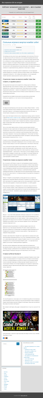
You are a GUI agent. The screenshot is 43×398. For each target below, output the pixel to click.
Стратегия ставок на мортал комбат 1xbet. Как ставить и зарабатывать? (19, 53)
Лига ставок (6, 381)
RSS (26, 395)
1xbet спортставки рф (29, 358)
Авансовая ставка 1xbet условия (31, 362)
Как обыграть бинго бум (30, 363)
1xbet (5, 382)
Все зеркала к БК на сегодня (12, 2)
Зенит (5, 389)
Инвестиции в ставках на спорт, (14, 117)
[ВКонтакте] (3, 338)
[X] (6, 338)
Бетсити (5, 371)
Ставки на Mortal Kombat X (9, 51)
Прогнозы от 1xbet (28, 360)
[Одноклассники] (5, 338)
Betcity (5, 378)
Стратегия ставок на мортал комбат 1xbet (13, 49)
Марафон (6, 384)
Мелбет (5, 385)
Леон (5, 373)
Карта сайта (23, 395)
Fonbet (5, 387)
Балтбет (5, 379)
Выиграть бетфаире (29, 352)
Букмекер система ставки (30, 349)
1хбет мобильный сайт (29, 354)
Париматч (6, 376)
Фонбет (5, 375)
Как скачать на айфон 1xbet (30, 351)
